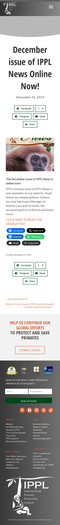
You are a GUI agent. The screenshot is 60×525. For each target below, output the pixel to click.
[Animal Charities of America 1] (36, 370)
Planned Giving (40, 432)
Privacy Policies (13, 520)
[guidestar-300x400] (12, 370)
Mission (9, 424)
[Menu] (51, 6)
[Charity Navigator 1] (48, 370)
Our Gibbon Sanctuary (16, 456)
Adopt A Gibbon (40, 427)
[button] (30, 350)
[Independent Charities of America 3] (24, 370)
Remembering (12, 468)
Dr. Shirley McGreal (14, 427)
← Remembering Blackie (17, 299)
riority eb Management (43, 520)
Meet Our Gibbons (14, 459)
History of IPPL (13, 430)
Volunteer (37, 430)
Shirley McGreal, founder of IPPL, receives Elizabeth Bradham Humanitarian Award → (30, 305)
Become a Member (41, 424)
